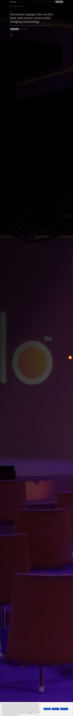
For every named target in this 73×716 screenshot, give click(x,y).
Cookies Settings (47, 708)
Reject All (55, 708)
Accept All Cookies (64, 708)
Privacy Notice (37, 712)
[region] (36, 709)
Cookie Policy (30, 712)
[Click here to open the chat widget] (70, 357)
